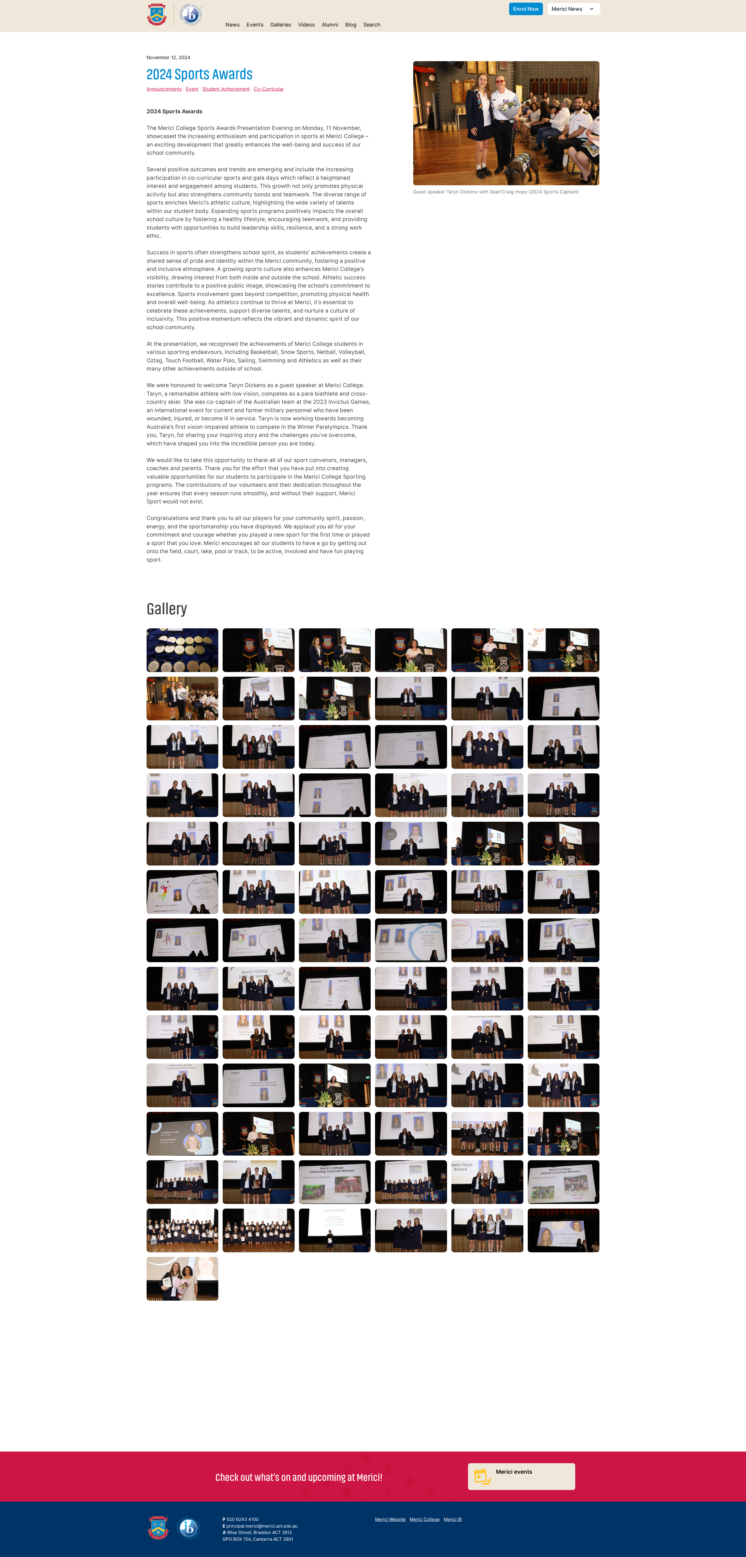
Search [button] (372, 25)
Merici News (568, 9)
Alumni (330, 25)
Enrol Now (526, 9)
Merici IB (453, 1519)
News (233, 25)
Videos (306, 25)
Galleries (280, 25)
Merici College (425, 1519)
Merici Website (390, 1519)
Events (255, 25)
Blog (350, 25)
